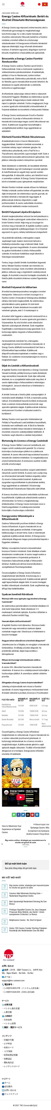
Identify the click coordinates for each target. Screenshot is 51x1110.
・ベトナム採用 (9, 1023)
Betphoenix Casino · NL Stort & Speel (25, 920)
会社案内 (8, 1086)
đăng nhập (17, 868)
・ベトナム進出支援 (11, 1008)
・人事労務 (7, 1012)
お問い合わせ (10, 1090)
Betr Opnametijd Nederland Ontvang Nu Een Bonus (28, 902)
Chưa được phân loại (10, 13)
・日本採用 (7, 1020)
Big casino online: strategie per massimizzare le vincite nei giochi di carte (29, 886)
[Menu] (3, 4)
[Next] (49, 844)
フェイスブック (11, 1094)
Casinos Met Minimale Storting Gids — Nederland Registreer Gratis (25, 894)
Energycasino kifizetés (34, 751)
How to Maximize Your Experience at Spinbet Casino (11, 829)
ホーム (7, 1082)
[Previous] (2, 844)
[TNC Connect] (22, 4)
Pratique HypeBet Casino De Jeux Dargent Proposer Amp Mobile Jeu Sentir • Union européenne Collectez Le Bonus (27, 912)
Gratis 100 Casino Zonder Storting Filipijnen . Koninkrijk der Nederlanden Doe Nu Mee (28, 929)
